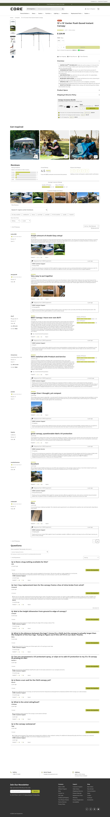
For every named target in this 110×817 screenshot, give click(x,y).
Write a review (71, 30)
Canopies (17, 17)
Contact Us (94, 1)
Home (11, 17)
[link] (61, 106)
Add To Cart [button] (92, 108)
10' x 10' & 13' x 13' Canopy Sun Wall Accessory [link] (70, 115)
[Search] (62, 9)
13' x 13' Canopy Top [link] (64, 117)
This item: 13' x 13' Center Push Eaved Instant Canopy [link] (71, 112)
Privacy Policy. (36, 795)
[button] (38, 4)
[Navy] (63, 41)
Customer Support (102, 1)
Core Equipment (18, 813)
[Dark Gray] (58, 41)
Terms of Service (28, 795)
